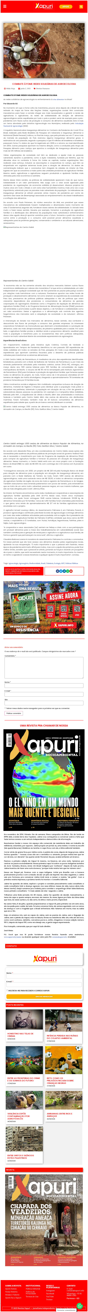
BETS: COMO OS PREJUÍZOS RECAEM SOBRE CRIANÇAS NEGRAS (60, 1081)
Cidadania (49, 563)
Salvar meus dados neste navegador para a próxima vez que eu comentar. (38, 708)
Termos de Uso (32, 1296)
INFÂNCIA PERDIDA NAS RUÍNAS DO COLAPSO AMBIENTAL (62, 1037)
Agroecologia (13, 563)
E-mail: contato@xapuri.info (75, 1290)
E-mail (8, 691)
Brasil (43, 563)
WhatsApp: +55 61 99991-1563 (74, 1294)
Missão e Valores (12, 1295)
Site (6, 699)
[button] (81, 6)
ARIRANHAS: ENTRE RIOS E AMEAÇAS (59, 1115)
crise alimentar (58, 99)
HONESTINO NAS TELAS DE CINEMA (20, 1035)
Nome (8, 682)
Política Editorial (33, 1289)
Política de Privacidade (31, 1293)
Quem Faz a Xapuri (13, 1297)
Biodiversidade (34, 563)
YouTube (50, 1296)
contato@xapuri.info (59, 937)
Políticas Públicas (71, 563)
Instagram (50, 1290)
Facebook (50, 1293)
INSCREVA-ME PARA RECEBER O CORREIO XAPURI (29, 991)
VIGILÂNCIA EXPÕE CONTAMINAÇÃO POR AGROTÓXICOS (18, 1116)
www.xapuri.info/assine (12, 937)
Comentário (10, 656)
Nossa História (11, 1292)
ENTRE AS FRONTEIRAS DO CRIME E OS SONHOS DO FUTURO (23, 1079)
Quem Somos (10, 1289)
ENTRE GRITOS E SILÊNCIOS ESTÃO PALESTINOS (20, 1156)
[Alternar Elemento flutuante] (80, 1306)
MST (63, 563)
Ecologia (57, 563)
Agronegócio (24, 563)
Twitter (49, 1299)
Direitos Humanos (43, 88)
